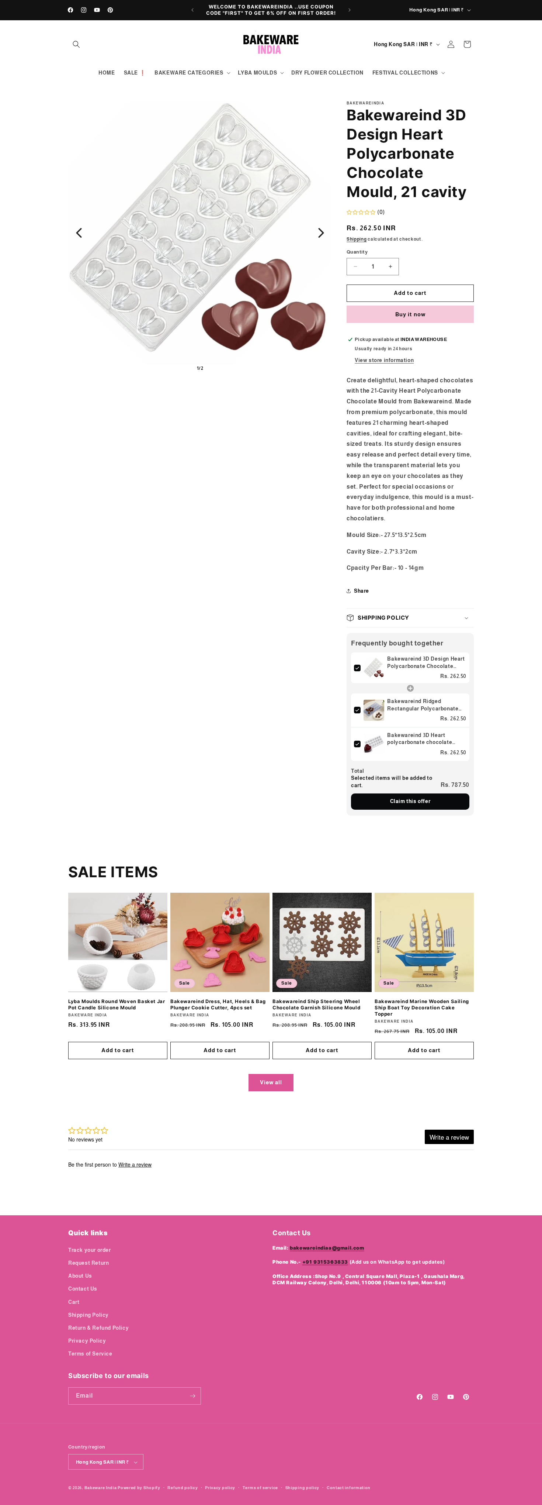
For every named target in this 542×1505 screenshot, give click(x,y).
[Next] (321, 233)
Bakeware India (100, 1488)
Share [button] (361, 591)
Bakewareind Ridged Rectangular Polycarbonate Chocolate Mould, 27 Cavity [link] (422, 705)
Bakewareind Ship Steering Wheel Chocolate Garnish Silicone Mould (316, 1004)
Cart (73, 1302)
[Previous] (79, 233)
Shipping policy (302, 1487)
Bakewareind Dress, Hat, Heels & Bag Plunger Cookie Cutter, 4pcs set (218, 1004)
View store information (384, 360)
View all (271, 1082)
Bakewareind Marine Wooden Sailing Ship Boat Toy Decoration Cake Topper (422, 1007)
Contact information (349, 1487)
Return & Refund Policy (98, 1327)
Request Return (88, 1262)
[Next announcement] (349, 10)
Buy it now (410, 314)
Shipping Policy (88, 1315)
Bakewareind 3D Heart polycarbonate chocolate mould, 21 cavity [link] (419, 739)
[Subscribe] (192, 1396)
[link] (374, 667)
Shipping (357, 239)
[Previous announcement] (192, 10)
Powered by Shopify (139, 1488)
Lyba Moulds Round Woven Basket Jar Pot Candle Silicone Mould (116, 1004)
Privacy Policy (87, 1340)
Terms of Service (90, 1354)
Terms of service (260, 1487)
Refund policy (182, 1487)
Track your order (89, 1250)
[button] (76, 44)
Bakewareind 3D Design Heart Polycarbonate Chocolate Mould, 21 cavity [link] (426, 663)
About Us (80, 1275)
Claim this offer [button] (410, 801)
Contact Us (82, 1289)
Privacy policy (220, 1487)
